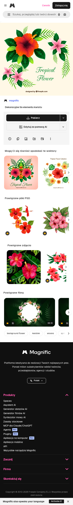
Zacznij (8, 459)
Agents (10, 429)
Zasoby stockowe (13, 421)
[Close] (68, 501)
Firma (7, 469)
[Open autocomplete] (7, 14)
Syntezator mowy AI (14, 417)
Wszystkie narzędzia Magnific (19, 450)
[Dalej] (69, 173)
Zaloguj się (61, 5)
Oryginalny (23, 29)
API (5, 446)
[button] (36, 380)
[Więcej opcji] (50, 138)
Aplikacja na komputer (18, 438)
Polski (36, 380)
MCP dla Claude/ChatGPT (17, 425)
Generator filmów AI (14, 413)
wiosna (50, 333)
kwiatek (36, 333)
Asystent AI (9, 404)
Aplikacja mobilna (13, 442)
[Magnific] (36, 353)
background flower (16, 333)
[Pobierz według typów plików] (63, 117)
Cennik (46, 5)
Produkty (9, 395)
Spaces (7, 400)
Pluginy (10, 433)
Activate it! (56, 501)
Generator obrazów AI (15, 409)
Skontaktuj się (12, 478)
